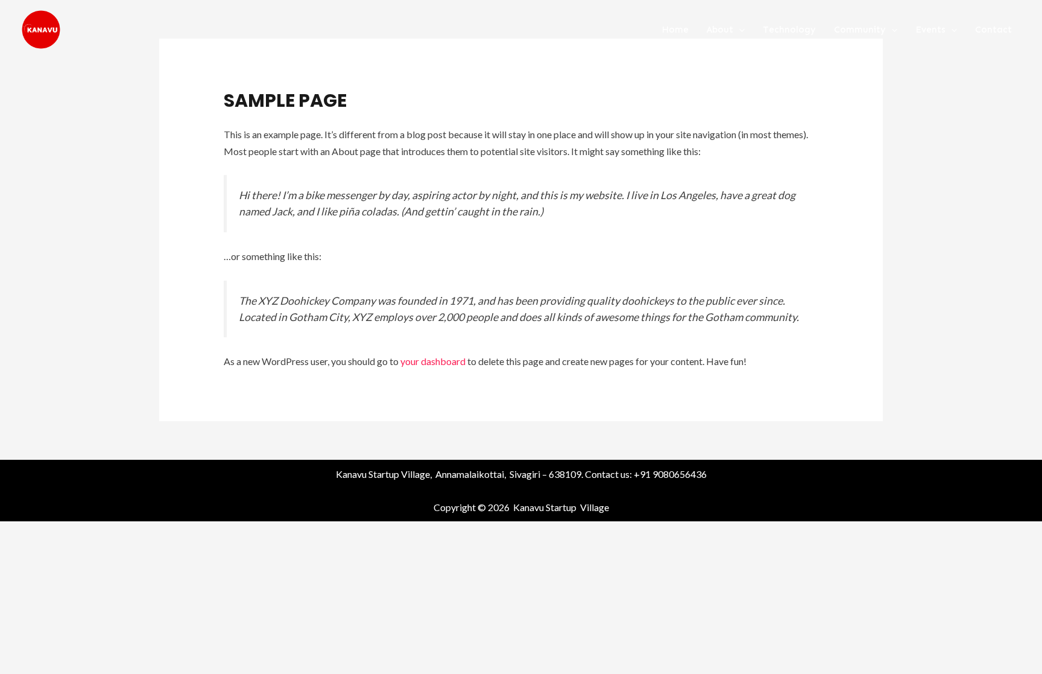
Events (930, 29)
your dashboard (433, 361)
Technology (789, 29)
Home (675, 29)
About (720, 29)
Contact (993, 29)
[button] (739, 29)
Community (860, 29)
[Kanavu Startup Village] (41, 28)
